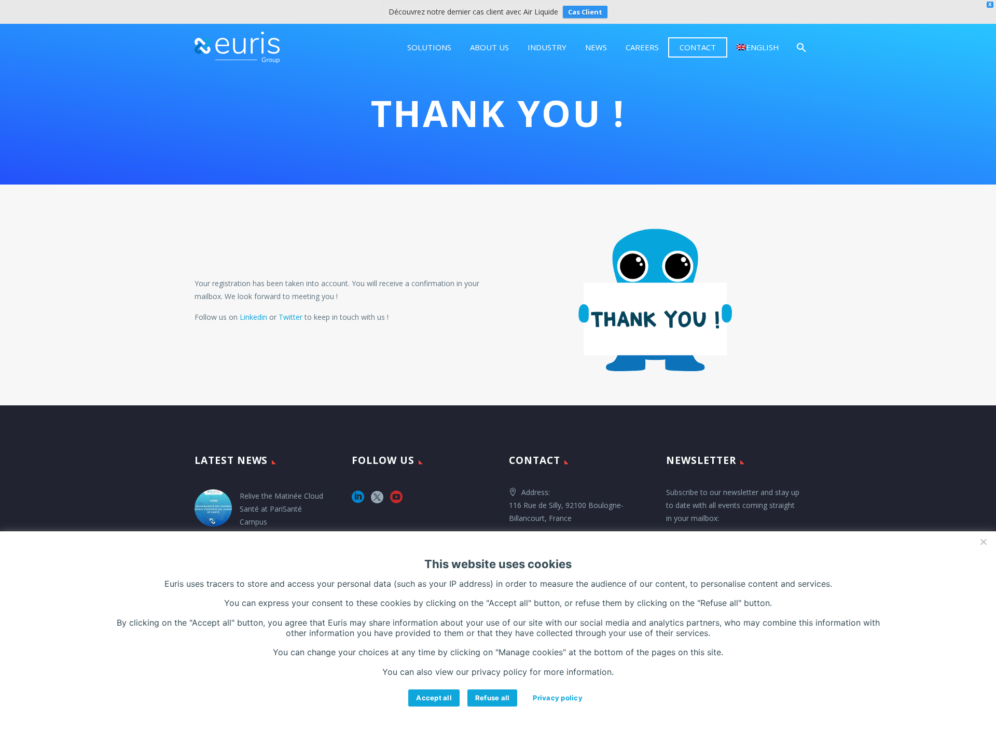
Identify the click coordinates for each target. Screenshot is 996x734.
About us (489, 47)
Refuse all (492, 698)
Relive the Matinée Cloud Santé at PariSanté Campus (281, 509)
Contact (698, 47)
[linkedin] (358, 500)
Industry (547, 47)
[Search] (800, 47)
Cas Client (585, 12)
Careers (642, 47)
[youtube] (396, 500)
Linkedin (253, 317)
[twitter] (377, 500)
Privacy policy (558, 698)
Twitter (290, 317)
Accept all (434, 698)
